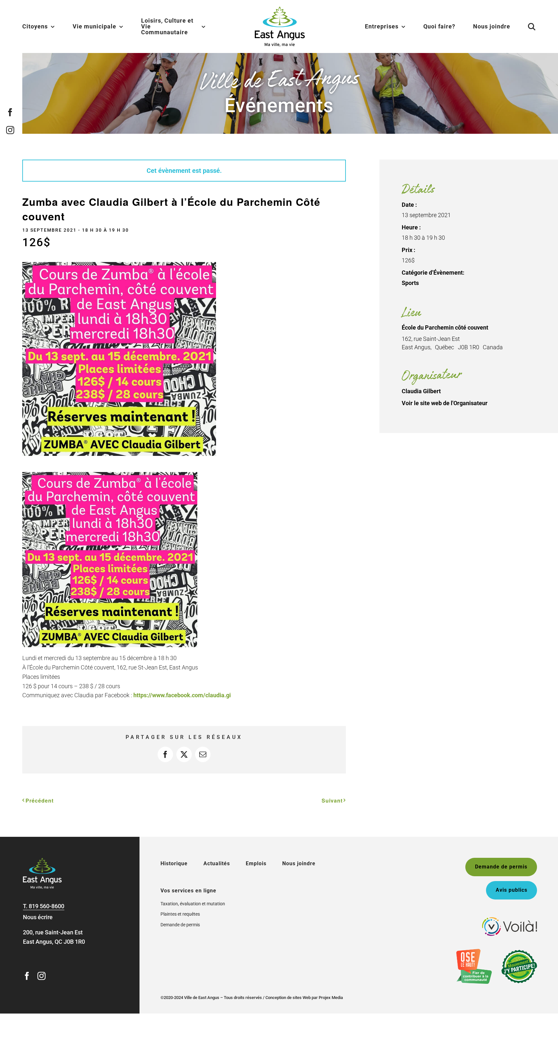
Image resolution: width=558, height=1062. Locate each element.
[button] (524, 26)
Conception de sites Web (288, 997)
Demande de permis (180, 924)
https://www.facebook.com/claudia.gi (182, 695)
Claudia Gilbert (421, 391)
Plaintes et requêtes (180, 914)
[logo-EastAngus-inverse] (42, 860)
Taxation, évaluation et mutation (192, 903)
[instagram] (10, 130)
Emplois (256, 863)
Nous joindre (298, 863)
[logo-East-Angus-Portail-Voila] (509, 920)
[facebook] (10, 112)
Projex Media (331, 997)
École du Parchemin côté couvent (445, 327)
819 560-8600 (46, 906)
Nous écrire (38, 917)
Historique (174, 863)
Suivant (332, 800)
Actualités (216, 863)
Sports (410, 282)
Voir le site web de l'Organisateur (445, 403)
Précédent (40, 800)
